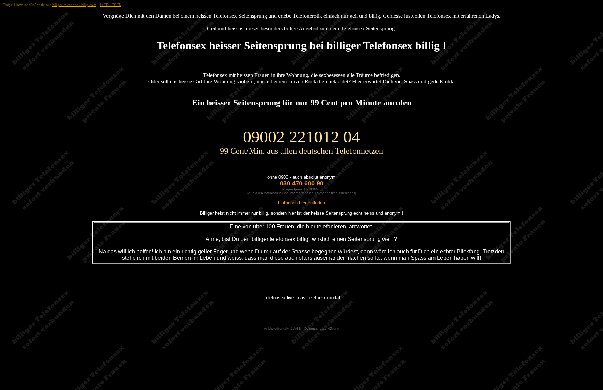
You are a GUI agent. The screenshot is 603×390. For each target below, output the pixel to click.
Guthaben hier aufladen (301, 202)
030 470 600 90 (301, 183)
